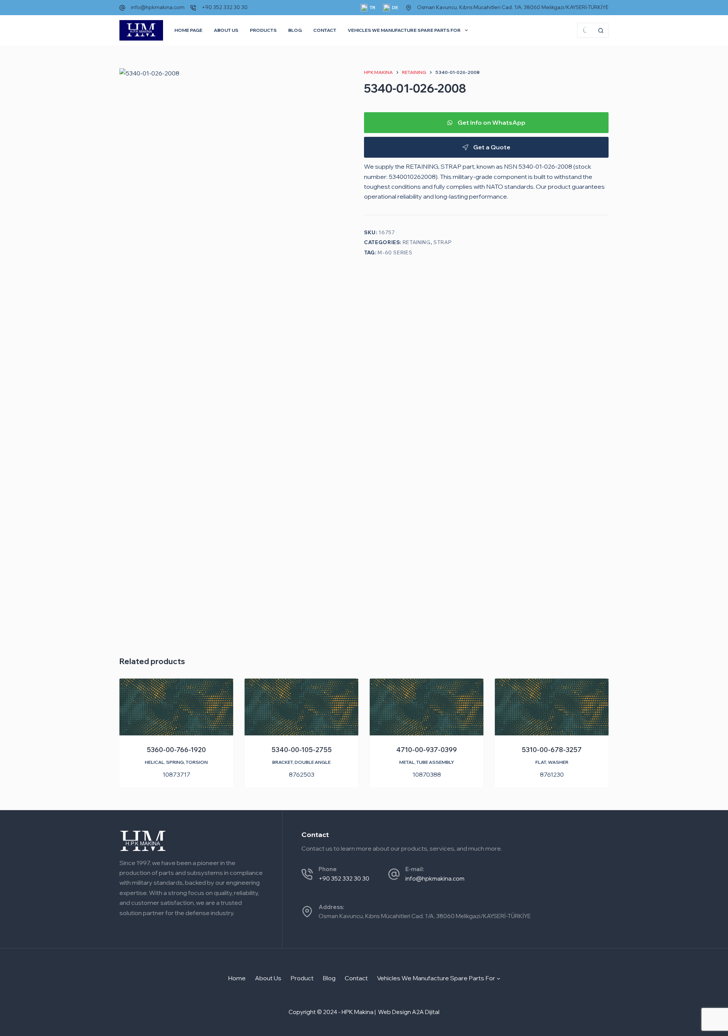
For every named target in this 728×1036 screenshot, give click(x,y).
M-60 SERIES (395, 252)
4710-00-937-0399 (426, 750)
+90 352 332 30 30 (225, 7)
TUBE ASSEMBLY (435, 762)
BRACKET (282, 762)
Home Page (188, 30)
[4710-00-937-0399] (426, 707)
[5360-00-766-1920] (176, 707)
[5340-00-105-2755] (301, 707)
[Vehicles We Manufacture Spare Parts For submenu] (498, 978)
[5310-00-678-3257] (552, 707)
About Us (226, 30)
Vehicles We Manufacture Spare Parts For (404, 30)
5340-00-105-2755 (301, 750)
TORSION (197, 762)
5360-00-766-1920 (176, 750)
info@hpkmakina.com (158, 7)
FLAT (540, 762)
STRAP (442, 242)
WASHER (558, 762)
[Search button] (601, 30)
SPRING (175, 762)
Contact (324, 30)
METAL (406, 762)
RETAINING (417, 242)
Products (263, 30)
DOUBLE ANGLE (313, 762)
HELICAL (154, 762)
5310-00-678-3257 (552, 750)
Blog (295, 30)
